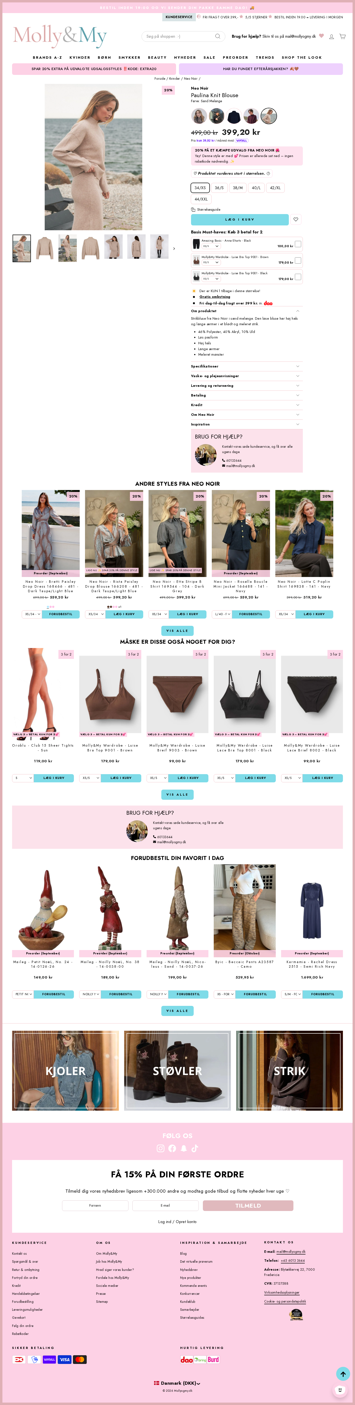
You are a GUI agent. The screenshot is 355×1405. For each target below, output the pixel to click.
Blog (183, 1253)
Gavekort (18, 1317)
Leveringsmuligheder (27, 1309)
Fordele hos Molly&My (112, 1277)
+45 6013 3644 (293, 1260)
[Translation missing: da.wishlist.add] (295, 219)
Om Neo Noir (202, 414)
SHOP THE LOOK (302, 57)
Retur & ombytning (26, 1269)
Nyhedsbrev (189, 1269)
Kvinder (174, 78)
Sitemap (102, 1301)
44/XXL (201, 199)
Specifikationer (204, 366)
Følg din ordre (23, 1325)
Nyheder (185, 57)
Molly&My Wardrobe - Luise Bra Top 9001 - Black (234, 273)
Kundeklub (187, 1301)
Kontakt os (19, 1253)
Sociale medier (107, 1285)
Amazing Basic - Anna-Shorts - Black (226, 240)
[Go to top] (343, 1374)
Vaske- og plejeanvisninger (215, 376)
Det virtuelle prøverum (196, 1261)
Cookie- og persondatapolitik (285, 1301)
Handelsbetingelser (26, 1293)
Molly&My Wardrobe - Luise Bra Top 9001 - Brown (235, 257)
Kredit (196, 405)
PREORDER (235, 57)
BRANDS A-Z (47, 57)
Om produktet (204, 311)
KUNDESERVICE (179, 16)
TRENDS (265, 57)
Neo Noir (191, 78)
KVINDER (80, 57)
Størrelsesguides (192, 1317)
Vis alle (177, 630)
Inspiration (200, 424)
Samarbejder (189, 1309)
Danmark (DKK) (178, 1383)
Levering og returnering (212, 385)
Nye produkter (190, 1277)
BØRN (104, 57)
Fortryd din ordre (25, 1277)
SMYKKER (130, 57)
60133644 (234, 460)
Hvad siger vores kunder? (115, 1269)
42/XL (275, 188)
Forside (160, 78)
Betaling (198, 395)
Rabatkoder (20, 1333)
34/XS (200, 188)
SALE (210, 57)
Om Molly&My (106, 1253)
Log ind (164, 1222)
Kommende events (193, 1285)
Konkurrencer (190, 1293)
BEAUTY (157, 57)
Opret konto (186, 1222)
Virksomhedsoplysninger (282, 1292)
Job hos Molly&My (109, 1261)
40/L (256, 188)
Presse (101, 1293)
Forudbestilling (23, 1301)
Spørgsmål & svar (25, 1261)
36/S (219, 188)
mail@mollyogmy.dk (300, 36)
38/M (238, 188)
